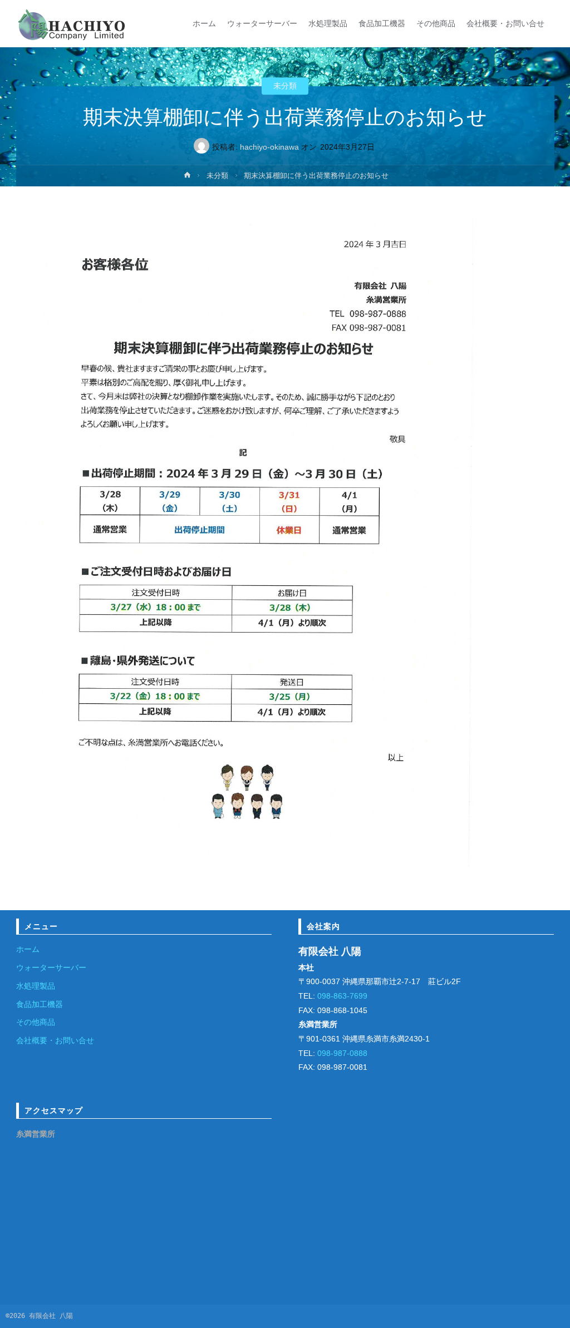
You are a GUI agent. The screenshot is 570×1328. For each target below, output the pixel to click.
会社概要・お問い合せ (55, 1040)
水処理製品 (35, 985)
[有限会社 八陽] (71, 23)
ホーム (28, 949)
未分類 (285, 86)
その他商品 (35, 1022)
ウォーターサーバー (51, 967)
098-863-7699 (341, 995)
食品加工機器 (39, 1004)
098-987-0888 (341, 1053)
